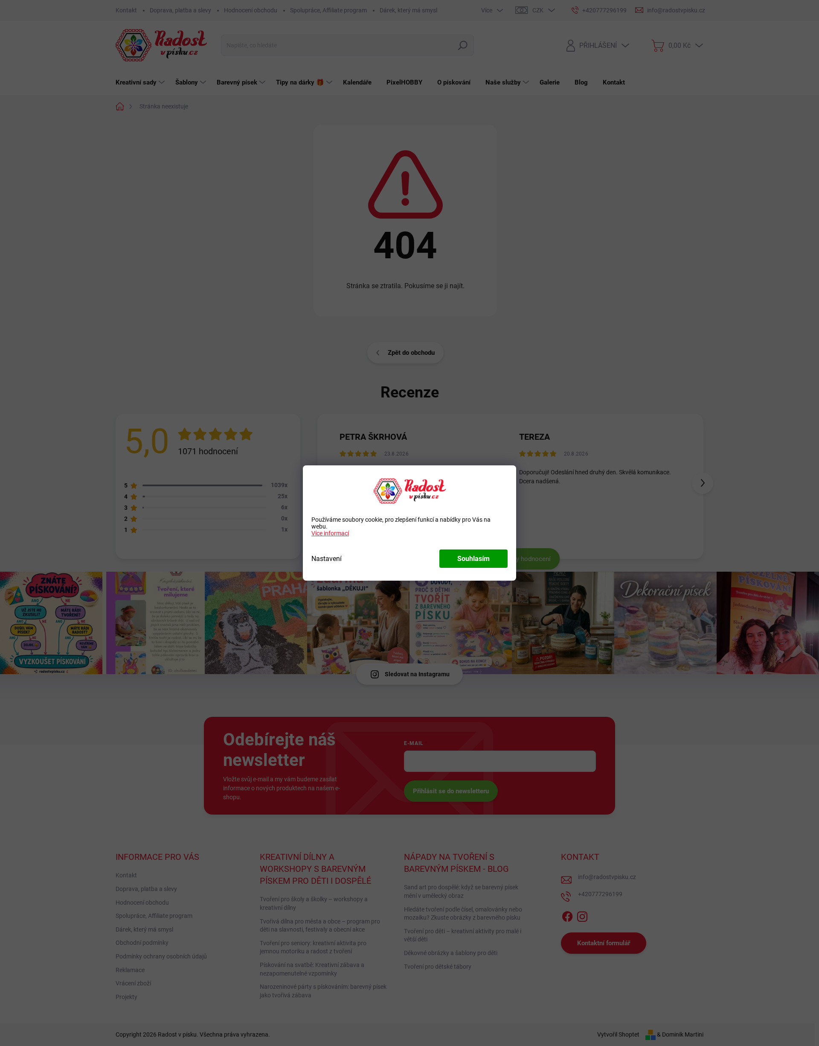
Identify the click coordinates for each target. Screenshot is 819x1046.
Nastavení (326, 559)
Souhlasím (473, 559)
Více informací (330, 533)
